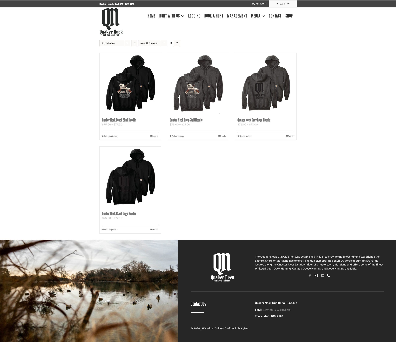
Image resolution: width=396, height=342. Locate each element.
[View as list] (177, 43)
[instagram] (316, 275)
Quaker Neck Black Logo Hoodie (119, 213)
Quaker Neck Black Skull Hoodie (119, 119)
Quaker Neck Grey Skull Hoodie (186, 119)
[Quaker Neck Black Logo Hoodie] (130, 177)
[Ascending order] (134, 43)
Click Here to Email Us (277, 309)
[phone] (328, 275)
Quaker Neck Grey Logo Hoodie (253, 119)
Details (155, 136)
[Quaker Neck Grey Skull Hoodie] (198, 83)
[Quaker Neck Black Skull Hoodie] (130, 83)
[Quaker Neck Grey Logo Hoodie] (265, 83)
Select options (110, 136)
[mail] (322, 275)
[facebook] (310, 275)
